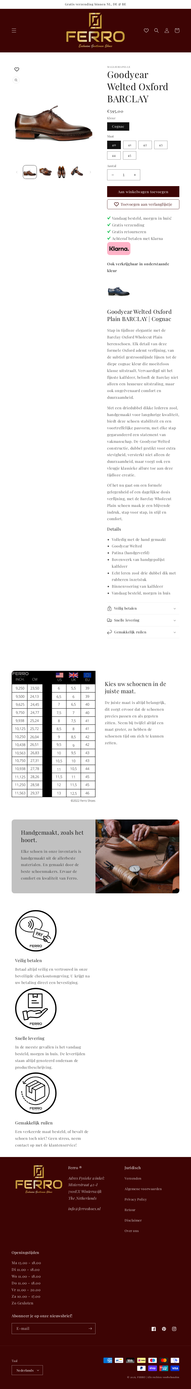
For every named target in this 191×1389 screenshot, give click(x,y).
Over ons (132, 1231)
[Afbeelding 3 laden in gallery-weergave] (61, 172)
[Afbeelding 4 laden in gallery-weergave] (77, 172)
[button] (14, 30)
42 (145, 145)
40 (114, 145)
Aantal (111, 166)
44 (114, 155)
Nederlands (25, 1370)
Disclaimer (133, 1220)
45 (129, 155)
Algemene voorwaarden (143, 1189)
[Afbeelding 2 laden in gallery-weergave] (45, 172)
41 (129, 145)
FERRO (141, 1377)
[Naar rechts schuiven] (90, 172)
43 (161, 145)
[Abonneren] (90, 1328)
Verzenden (133, 1178)
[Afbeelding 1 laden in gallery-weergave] (30, 172)
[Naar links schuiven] (17, 172)
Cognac (118, 126)
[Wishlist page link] (146, 30)
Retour (130, 1210)
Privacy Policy (136, 1199)
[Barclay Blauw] (118, 299)
